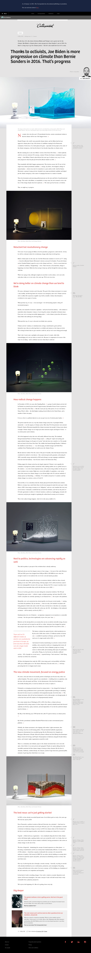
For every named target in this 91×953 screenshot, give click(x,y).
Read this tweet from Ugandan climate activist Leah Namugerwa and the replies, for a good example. (78, 749)
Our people (7, 947)
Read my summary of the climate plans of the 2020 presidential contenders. (78, 147)
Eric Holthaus (7, 17)
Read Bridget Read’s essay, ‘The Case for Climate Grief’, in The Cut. (78, 758)
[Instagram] (85, 945)
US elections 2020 (39, 931)
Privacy (30, 944)
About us (7, 941)
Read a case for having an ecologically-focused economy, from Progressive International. (78, 872)
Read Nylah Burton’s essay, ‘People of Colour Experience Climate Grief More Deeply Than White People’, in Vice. (78, 702)
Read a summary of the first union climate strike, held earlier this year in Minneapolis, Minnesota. (78, 731)
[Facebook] (65, 945)
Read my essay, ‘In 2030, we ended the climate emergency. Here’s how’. (79, 823)
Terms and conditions (33, 947)
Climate (45, 931)
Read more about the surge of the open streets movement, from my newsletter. (78, 651)
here (37, 7)
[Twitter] (72, 945)
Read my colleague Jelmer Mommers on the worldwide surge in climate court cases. (78, 849)
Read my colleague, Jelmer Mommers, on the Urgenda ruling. (78, 841)
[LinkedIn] (78, 945)
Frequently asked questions (35, 941)
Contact (7, 944)
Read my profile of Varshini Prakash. (78, 266)
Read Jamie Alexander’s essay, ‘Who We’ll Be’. (78, 296)
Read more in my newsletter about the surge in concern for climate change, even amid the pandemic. (78, 468)
